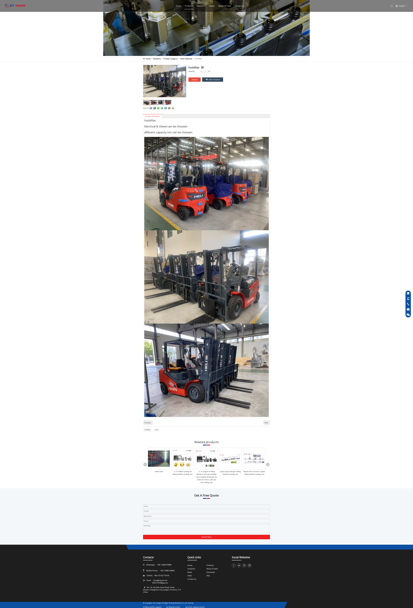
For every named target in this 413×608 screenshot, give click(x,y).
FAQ (208, 575)
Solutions (201, 6)
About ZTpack (212, 569)
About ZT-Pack (224, 6)
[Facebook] (234, 565)
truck (156, 430)
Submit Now (206, 537)
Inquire (194, 79)
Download (210, 572)
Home (178, 6)
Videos (212, 6)
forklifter (147, 430)
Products (189, 6)
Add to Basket (214, 79)
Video (189, 575)
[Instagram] (249, 565)
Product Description (152, 116)
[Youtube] (244, 565)
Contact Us (240, 6)
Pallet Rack (159, 471)
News (189, 572)
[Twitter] (239, 565)
